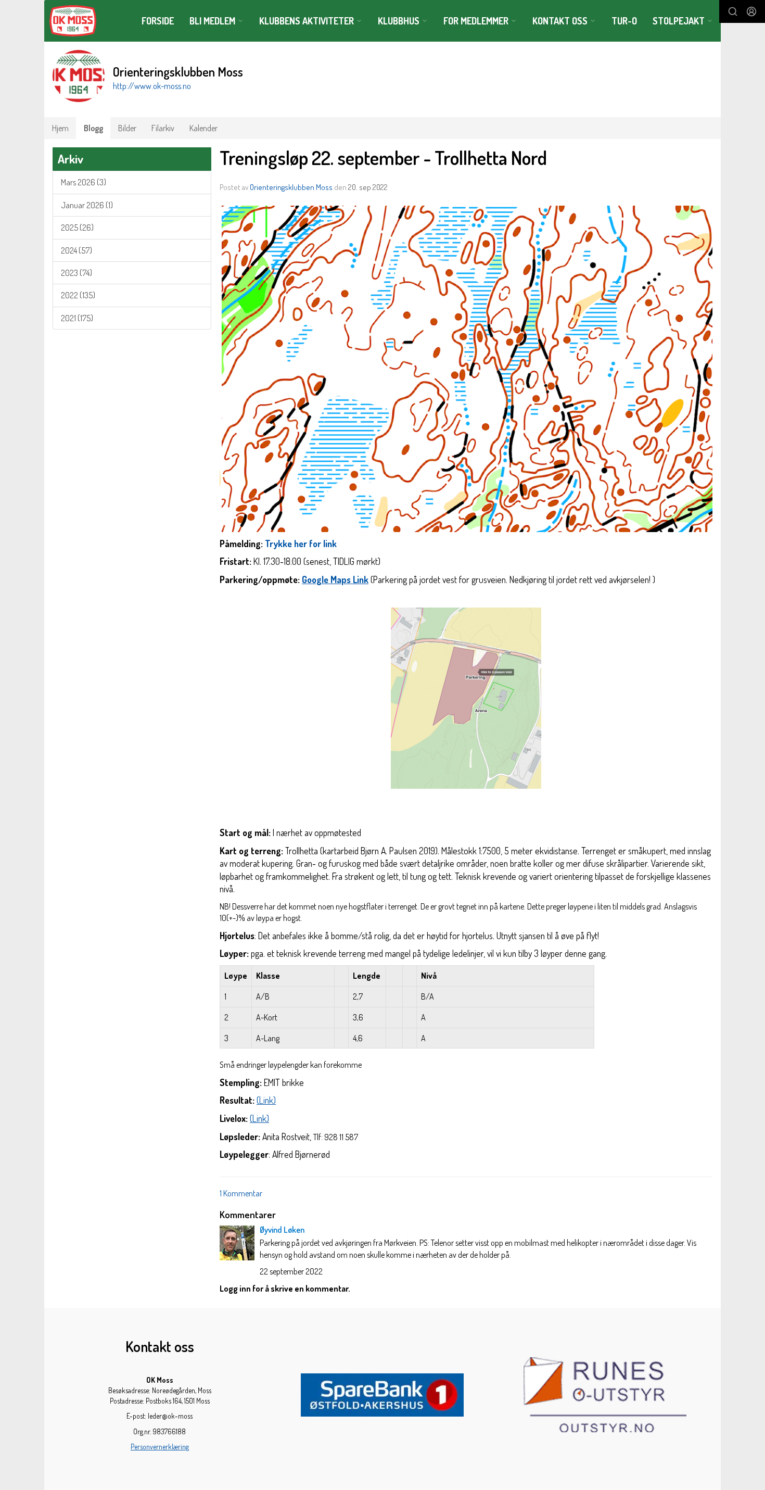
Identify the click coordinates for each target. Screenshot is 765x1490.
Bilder (127, 128)
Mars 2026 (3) (83, 182)
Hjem (60, 128)
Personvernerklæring (160, 1446)
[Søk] (732, 11)
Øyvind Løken (282, 1229)
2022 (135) (78, 295)
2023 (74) (76, 273)
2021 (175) (77, 318)
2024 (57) (76, 250)
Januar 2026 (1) (87, 205)
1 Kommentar (241, 1193)
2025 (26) (77, 227)
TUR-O (624, 21)
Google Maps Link (335, 579)
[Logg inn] (751, 11)
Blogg (93, 128)
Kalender (203, 128)
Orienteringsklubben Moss (291, 187)
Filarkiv (162, 128)
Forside (158, 21)
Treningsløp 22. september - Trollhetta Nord (383, 157)
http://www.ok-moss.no (152, 86)
